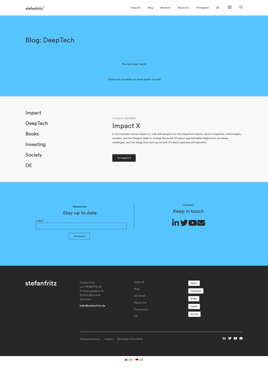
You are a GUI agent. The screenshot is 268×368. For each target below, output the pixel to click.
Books (32, 133)
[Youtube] (193, 223)
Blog (150, 8)
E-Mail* (40, 221)
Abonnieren (79, 236)
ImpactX (135, 8)
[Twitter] (184, 223)
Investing (35, 144)
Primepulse (202, 8)
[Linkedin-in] (175, 223)
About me (183, 8)
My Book (165, 8)
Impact (33, 112)
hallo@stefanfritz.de (92, 305)
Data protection (90, 339)
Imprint (109, 339)
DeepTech (36, 123)
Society (33, 155)
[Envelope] (201, 223)
